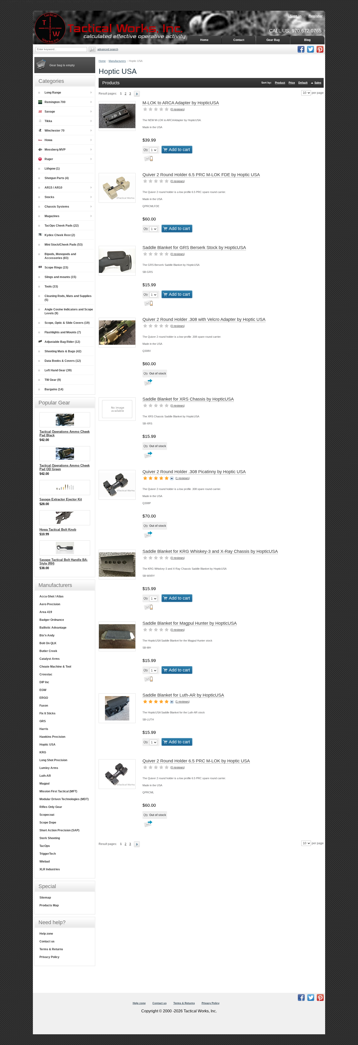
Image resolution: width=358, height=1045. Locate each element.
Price (292, 82)
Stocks (49, 197)
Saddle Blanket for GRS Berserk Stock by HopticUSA (194, 247)
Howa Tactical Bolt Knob (57, 529)
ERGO (43, 698)
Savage (50, 111)
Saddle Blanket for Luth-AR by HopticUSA (183, 695)
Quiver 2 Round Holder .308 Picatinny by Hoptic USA (194, 471)
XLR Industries (49, 869)
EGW (42, 690)
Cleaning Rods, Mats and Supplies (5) (68, 298)
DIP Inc (44, 682)
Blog (307, 40)
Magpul (44, 783)
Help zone (46, 933)
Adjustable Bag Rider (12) (62, 342)
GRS (42, 721)
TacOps (44, 846)
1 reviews (182, 478)
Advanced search (107, 49)
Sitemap (45, 897)
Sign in (295, 16)
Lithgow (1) (52, 168)
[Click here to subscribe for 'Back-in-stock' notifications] (147, 384)
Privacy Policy (49, 957)
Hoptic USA (47, 744)
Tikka (48, 121)
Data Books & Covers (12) (63, 361)
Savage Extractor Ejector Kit (60, 499)
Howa (48, 140)
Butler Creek (48, 651)
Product (280, 82)
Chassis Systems (57, 206)
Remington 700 (55, 102)
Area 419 (45, 612)
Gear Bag (273, 40)
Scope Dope (47, 822)
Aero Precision (49, 604)
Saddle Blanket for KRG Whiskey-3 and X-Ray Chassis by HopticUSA (210, 551)
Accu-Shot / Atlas (51, 596)
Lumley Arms (48, 768)
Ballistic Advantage (52, 627)
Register (315, 16)
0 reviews (177, 109)
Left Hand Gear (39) (58, 370)
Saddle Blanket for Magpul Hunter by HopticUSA (189, 623)
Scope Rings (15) (56, 267)
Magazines (52, 216)
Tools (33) (51, 286)
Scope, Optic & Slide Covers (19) (67, 323)
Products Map (49, 905)
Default (303, 82)
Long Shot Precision (53, 760)
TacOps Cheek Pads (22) (62, 225)
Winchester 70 (55, 130)
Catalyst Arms (49, 659)
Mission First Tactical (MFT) (58, 791)
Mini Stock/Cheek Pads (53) (64, 244)
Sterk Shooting (49, 838)
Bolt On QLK (48, 643)
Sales (317, 82)
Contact (238, 40)
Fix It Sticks (47, 713)
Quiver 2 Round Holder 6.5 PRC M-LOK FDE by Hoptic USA (201, 174)
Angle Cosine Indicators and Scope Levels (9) (69, 311)
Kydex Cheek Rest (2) (60, 235)
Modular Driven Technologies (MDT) (64, 799)
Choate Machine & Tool (55, 666)
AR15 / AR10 (53, 187)
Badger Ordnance (51, 620)
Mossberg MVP (55, 149)
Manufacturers (117, 60)
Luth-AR (45, 775)
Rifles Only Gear (50, 807)
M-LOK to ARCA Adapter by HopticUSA (180, 102)
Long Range (53, 92)
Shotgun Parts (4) (57, 178)
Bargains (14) (54, 389)
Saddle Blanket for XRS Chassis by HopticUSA (188, 399)
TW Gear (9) (53, 380)
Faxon (43, 705)
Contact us (47, 941)
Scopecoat (46, 814)
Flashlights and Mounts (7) (63, 332)
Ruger (49, 159)
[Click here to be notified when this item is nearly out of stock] (147, 159)
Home (102, 60)
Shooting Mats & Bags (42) (63, 351)
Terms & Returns (51, 949)
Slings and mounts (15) (60, 277)
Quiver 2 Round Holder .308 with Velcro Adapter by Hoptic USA (203, 319)
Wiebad (44, 861)
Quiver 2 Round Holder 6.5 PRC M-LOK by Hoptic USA (196, 760)
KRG (42, 752)
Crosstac (45, 674)
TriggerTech (47, 853)
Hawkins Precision (52, 736)
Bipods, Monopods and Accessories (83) (60, 256)
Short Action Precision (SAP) (59, 830)
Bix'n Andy (47, 635)
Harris (43, 729)
